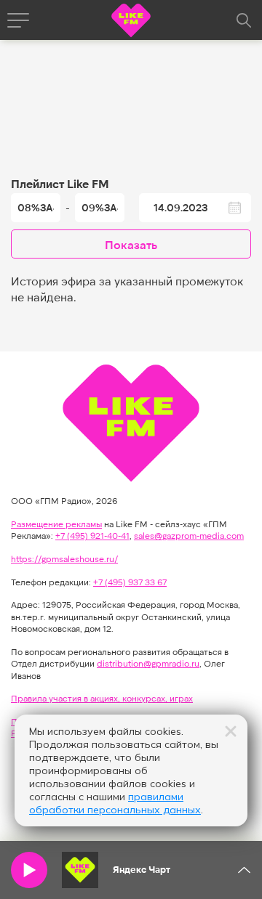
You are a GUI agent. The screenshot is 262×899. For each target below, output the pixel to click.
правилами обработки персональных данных (115, 803)
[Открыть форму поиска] (244, 20)
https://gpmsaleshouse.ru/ (64, 558)
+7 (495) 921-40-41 (92, 535)
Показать (131, 244)
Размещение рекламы (56, 523)
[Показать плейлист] (244, 870)
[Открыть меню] (18, 20)
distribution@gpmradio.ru (148, 663)
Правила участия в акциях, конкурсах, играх (102, 698)
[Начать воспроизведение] (29, 870)
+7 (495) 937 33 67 (130, 582)
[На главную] (131, 22)
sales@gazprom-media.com (189, 535)
